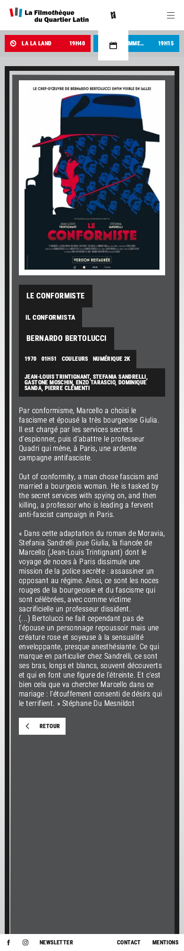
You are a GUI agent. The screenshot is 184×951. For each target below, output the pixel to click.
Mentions (165, 942)
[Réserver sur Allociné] (113, 15)
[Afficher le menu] (171, 15)
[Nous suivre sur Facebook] (8, 942)
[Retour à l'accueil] (49, 15)
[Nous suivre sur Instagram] (25, 942)
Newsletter (56, 942)
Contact (129, 942)
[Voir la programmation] (113, 45)
